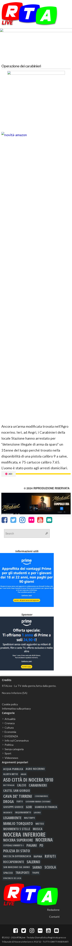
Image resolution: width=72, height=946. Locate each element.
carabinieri (38, 785)
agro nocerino (35, 769)
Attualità (10, 719)
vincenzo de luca (12, 878)
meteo (40, 823)
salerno (33, 862)
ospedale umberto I (13, 845)
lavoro (37, 812)
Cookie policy (10, 704)
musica (37, 829)
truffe (35, 872)
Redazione (53, 909)
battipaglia (8, 785)
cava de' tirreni (17, 796)
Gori (29, 807)
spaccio (8, 873)
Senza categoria (14, 749)
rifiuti (50, 856)
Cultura (9, 727)
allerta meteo (10, 774)
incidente (7, 812)
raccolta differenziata (17, 856)
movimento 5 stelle (16, 829)
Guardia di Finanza (46, 807)
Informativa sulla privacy (16, 708)
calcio (21, 785)
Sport (8, 753)
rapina (38, 856)
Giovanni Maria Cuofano (38, 801)
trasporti (22, 873)
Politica (9, 744)
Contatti (54, 916)
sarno (37, 867)
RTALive (21, 937)
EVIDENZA (11, 736)
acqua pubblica (13, 769)
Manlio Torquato (18, 823)
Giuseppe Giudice (13, 807)
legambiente (12, 818)
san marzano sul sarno (16, 867)
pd (41, 845)
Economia (10, 731)
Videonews (11, 757)
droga (8, 801)
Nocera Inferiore (24, 834)
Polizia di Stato (16, 851)
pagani (31, 845)
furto (20, 801)
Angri (23, 774)
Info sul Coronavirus (17, 740)
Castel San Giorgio (16, 790)
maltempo (29, 817)
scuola (50, 867)
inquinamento (23, 812)
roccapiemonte (13, 862)
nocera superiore (18, 840)
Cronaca (10, 723)
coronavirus (41, 796)
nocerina (44, 840)
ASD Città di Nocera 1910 (28, 779)
